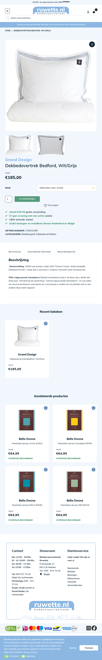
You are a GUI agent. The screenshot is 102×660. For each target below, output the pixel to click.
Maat (7, 188)
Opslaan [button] (73, 648)
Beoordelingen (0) (66, 252)
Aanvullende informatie (39, 252)
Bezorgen (72, 575)
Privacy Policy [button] (30, 652)
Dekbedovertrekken (46, 234)
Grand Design (18, 160)
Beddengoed (28, 234)
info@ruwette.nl (23, 588)
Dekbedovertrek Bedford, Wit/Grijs (27, 359)
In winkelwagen (27, 199)
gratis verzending (35, 212)
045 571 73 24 (21, 574)
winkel (48, 216)
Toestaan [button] (89, 648)
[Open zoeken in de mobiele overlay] (51, 18)
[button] (92, 44)
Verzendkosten (74, 585)
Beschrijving (15, 252)
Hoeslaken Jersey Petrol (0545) (27, 505)
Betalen (71, 572)
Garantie (71, 582)
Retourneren (73, 579)
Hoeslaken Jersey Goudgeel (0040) (75, 444)
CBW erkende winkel (21, 220)
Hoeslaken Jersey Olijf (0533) (75, 505)
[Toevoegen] (46, 324)
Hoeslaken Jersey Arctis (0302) (27, 444)
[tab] (14, 252)
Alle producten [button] (7, 11)
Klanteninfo (73, 568)
